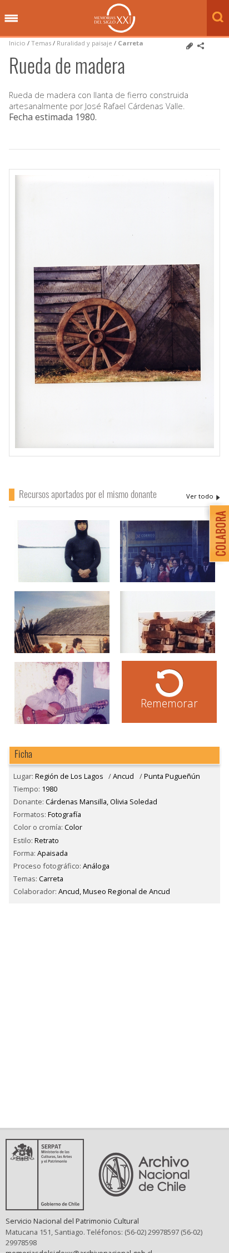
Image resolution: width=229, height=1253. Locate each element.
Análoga (96, 866)
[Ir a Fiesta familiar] (61, 722)
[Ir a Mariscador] (61, 580)
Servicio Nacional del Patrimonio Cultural (72, 1221)
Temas (41, 43)
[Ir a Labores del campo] (61, 651)
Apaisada (52, 853)
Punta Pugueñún (172, 776)
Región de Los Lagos (69, 776)
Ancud (123, 776)
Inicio (17, 43)
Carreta (130, 43)
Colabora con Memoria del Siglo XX (216, 533)
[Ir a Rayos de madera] (167, 651)
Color (73, 827)
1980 (49, 789)
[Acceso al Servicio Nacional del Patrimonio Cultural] (48, 1207)
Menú (11, 19)
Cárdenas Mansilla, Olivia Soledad (203, 496)
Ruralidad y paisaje (84, 43)
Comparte (200, 46)
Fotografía (64, 814)
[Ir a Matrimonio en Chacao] (167, 580)
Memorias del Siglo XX (115, 18)
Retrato (46, 840)
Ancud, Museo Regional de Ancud (114, 891)
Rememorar (169, 703)
